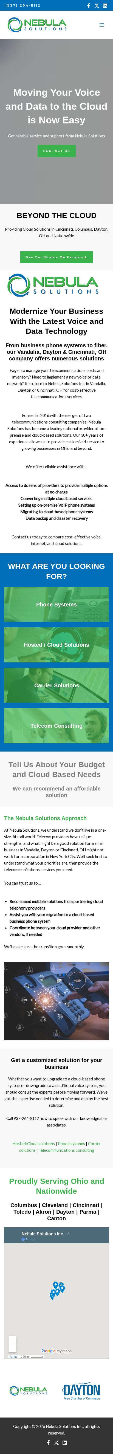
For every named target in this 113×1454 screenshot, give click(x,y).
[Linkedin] (105, 5)
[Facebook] (88, 5)
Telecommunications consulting (66, 1150)
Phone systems (71, 1143)
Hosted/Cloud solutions (33, 1143)
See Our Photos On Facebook (56, 257)
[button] (23, 5)
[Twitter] (96, 5)
